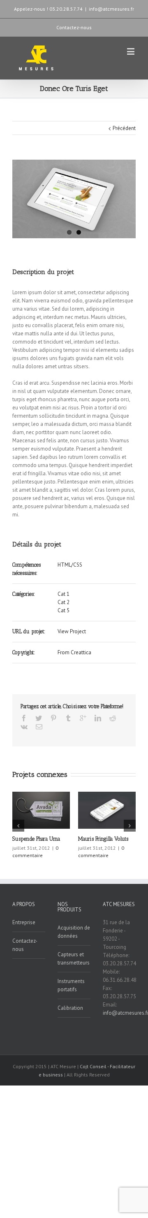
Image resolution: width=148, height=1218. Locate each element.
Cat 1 (63, 593)
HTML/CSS (70, 564)
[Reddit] (112, 718)
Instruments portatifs (71, 985)
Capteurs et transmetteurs (74, 958)
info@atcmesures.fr (111, 9)
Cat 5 (63, 610)
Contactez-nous (74, 27)
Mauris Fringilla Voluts (103, 839)
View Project (72, 631)
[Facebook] (24, 718)
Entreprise (23, 922)
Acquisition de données (74, 931)
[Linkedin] (98, 718)
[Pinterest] (53, 718)
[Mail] (39, 726)
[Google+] (83, 718)
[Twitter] (38, 718)
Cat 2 (63, 602)
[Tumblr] (68, 718)
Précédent (124, 128)
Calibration (70, 1007)
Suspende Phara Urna (36, 839)
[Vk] (24, 726)
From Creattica (74, 652)
